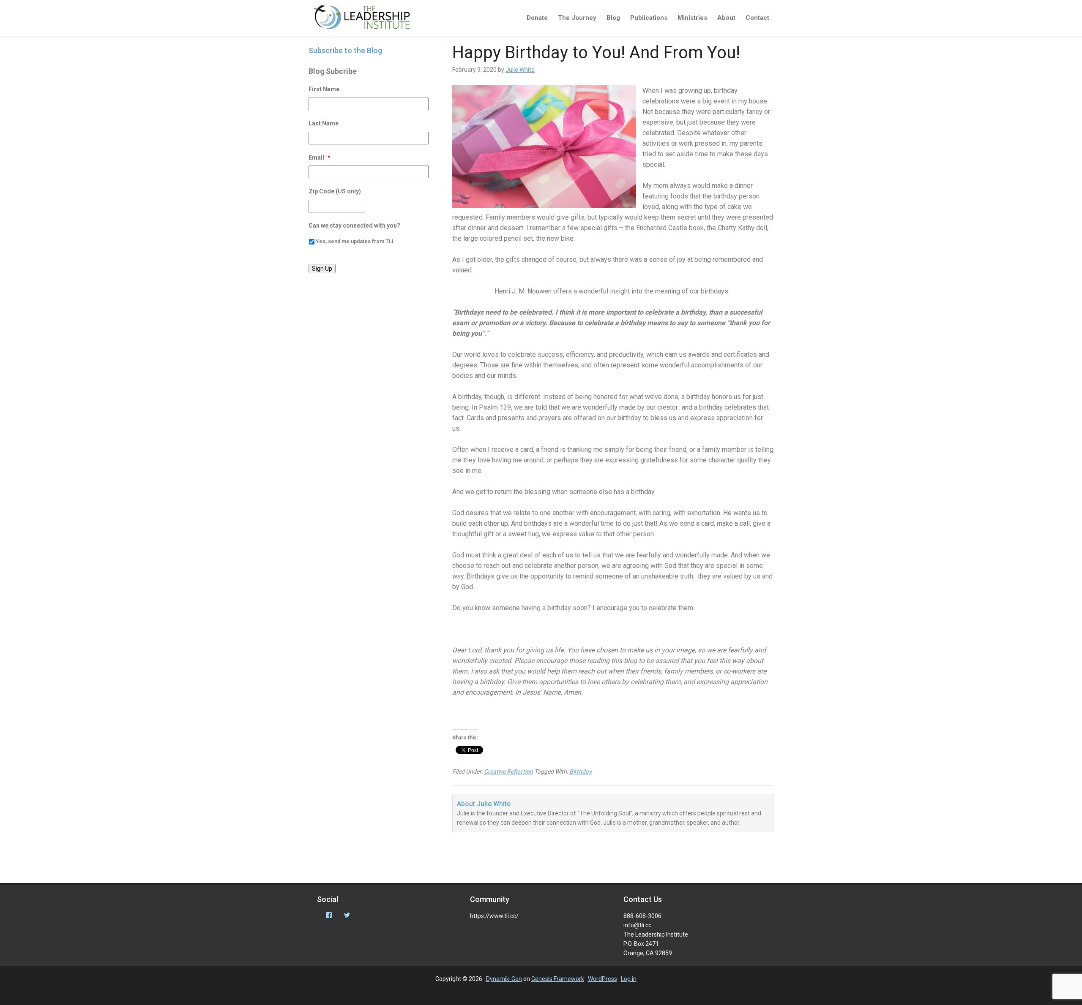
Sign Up (322, 268)
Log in (629, 978)
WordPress (602, 978)
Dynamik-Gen (504, 978)
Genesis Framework (557, 978)
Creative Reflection (508, 771)
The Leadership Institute (368, 19)
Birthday (580, 771)
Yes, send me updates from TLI (354, 241)
